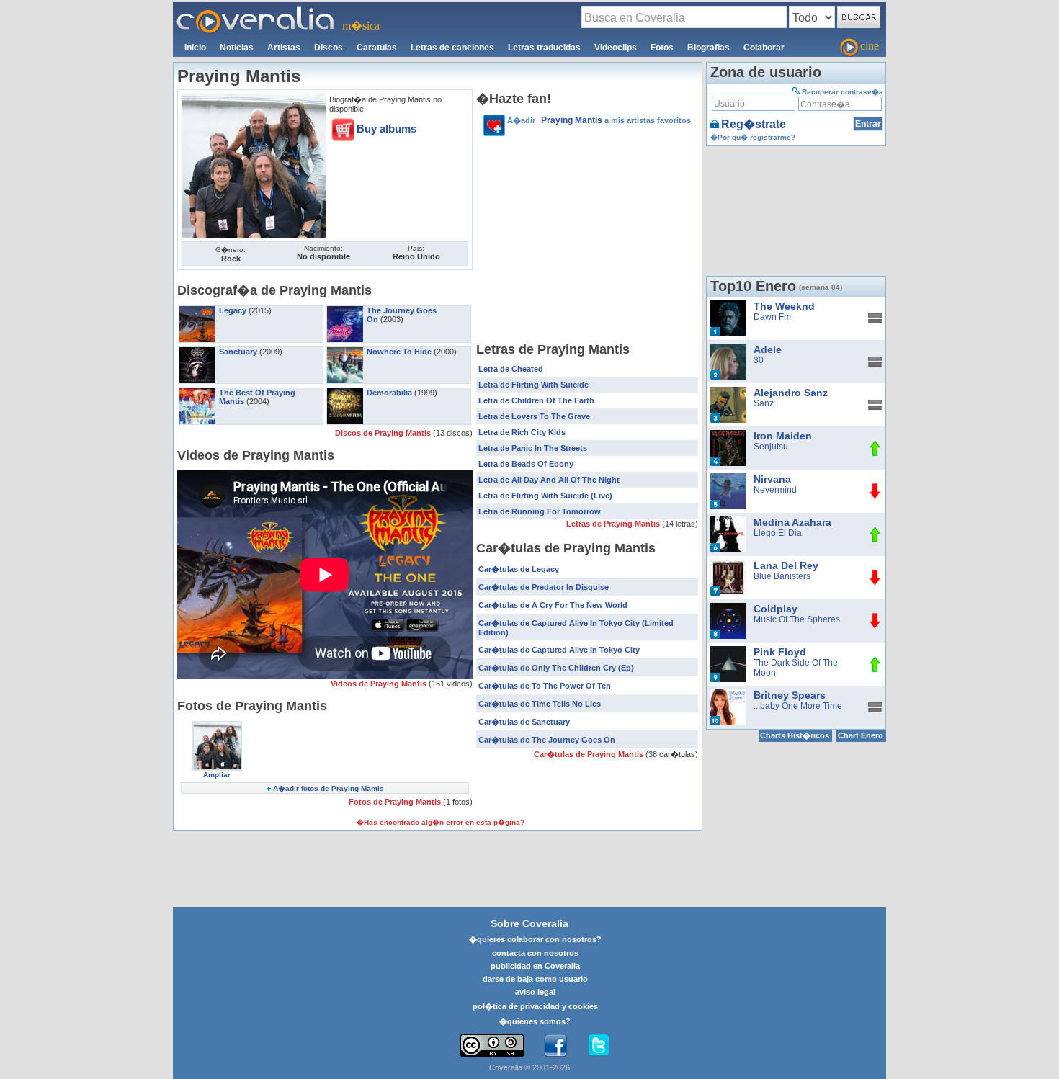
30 (759, 360)
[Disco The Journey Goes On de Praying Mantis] (345, 310)
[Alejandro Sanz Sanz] (728, 392)
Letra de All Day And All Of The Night (549, 479)
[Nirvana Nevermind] (728, 478)
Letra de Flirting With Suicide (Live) (545, 495)
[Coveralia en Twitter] (598, 1045)
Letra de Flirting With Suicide (533, 384)
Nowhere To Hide (399, 351)
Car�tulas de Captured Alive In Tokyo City (559, 649)
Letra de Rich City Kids (522, 432)
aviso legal (535, 992)
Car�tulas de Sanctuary (524, 721)
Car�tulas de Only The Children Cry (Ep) (556, 667)
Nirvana (772, 479)
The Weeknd (784, 306)
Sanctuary (238, 351)
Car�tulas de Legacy (518, 569)
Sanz (764, 403)
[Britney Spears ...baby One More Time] (728, 694)
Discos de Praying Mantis (384, 433)
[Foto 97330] (217, 726)
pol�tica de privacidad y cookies (535, 1006)
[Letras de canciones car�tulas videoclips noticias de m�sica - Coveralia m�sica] (255, 11)
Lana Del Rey (786, 565)
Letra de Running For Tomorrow (539, 511)
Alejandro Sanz (791, 392)
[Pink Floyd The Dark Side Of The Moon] (728, 651)
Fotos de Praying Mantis (396, 801)
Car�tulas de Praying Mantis (589, 754)
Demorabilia (389, 392)
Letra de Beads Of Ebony (525, 464)
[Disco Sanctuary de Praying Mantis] (197, 351)
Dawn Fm (772, 317)
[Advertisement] (587, 241)
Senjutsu (771, 447)
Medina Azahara (792, 522)
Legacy (232, 310)
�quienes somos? (535, 1021)
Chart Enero (860, 735)
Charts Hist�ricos (794, 735)
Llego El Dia (778, 533)
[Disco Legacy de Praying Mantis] (197, 310)
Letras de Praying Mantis (614, 523)
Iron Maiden (783, 436)
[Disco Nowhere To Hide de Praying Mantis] (345, 351)
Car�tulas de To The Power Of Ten (544, 685)
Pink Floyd (780, 652)
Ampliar (217, 775)
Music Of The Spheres (797, 619)
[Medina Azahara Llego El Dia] (728, 521)
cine (869, 46)
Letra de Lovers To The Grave (534, 416)
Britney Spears (790, 695)
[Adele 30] (728, 349)
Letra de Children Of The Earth (536, 400)
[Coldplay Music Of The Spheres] (728, 608)
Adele (768, 349)
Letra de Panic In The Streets (532, 448)
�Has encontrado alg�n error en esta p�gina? (440, 822)
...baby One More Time (798, 706)
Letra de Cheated (510, 368)
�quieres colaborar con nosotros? (535, 939)
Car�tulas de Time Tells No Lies (539, 703)
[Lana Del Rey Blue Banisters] (728, 565)
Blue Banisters (782, 576)
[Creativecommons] (492, 1045)
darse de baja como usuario (535, 979)
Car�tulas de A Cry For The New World (552, 605)
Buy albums (386, 128)
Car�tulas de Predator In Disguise (543, 587)
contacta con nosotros (535, 953)
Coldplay (775, 608)
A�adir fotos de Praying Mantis (328, 788)
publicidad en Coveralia (535, 966)
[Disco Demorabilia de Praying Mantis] (345, 392)
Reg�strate (753, 124)
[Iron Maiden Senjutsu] (728, 435)
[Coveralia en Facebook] (555, 1045)
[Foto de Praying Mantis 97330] (254, 99)
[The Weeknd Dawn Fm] (728, 305)
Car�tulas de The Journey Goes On (546, 739)
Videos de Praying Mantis (380, 683)
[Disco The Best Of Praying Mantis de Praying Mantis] (197, 392)
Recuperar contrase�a (842, 92)
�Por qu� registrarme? (752, 137)
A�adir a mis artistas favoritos (599, 120)
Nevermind (775, 490)
